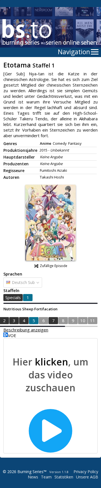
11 (92, 320)
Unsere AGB (87, 477)
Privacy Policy (86, 471)
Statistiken (63, 477)
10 (82, 320)
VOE (12, 335)
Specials (13, 297)
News (33, 477)
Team (46, 477)
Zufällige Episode (53, 265)
